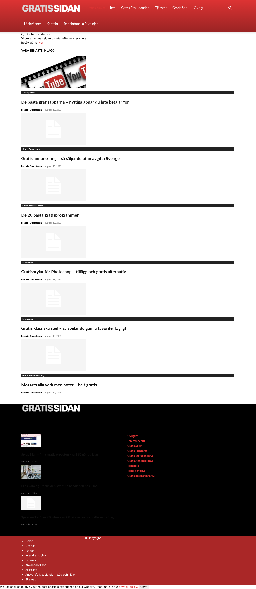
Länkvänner (32, 24)
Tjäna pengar (28, 92)
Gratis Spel (180, 8)
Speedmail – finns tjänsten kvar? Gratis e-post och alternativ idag (67, 517)
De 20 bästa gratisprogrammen (50, 215)
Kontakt (52, 24)
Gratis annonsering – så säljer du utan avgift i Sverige (70, 159)
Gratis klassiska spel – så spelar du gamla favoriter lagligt (73, 328)
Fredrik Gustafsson (31, 109)
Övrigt (198, 8)
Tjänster (161, 8)
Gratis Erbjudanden (135, 8)
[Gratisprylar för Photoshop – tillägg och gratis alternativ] (128, 242)
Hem (112, 8)
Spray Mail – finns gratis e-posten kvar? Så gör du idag (59, 454)
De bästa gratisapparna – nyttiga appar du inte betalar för (75, 102)
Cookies (30, 560)
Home (29, 541)
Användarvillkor (35, 565)
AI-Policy (31, 569)
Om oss (30, 545)
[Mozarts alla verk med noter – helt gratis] (128, 355)
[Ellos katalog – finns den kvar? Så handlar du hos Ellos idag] (67, 472)
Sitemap (30, 579)
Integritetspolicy (36, 555)
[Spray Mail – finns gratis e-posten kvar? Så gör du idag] (67, 440)
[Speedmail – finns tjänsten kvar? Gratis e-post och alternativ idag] (67, 503)
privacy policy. (133, 586)
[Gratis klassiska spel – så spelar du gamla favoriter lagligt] (128, 299)
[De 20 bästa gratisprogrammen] (128, 185)
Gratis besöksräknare (32, 205)
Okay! (143, 586)
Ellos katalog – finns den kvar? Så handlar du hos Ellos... (60, 486)
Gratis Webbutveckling (33, 375)
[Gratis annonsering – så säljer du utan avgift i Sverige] (128, 129)
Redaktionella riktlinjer (81, 24)
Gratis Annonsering (31, 149)
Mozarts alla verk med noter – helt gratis (59, 385)
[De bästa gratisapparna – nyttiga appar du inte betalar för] (128, 72)
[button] (230, 8)
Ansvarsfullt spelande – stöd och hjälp (50, 574)
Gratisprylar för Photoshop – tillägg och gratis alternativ (73, 272)
